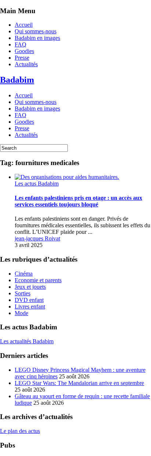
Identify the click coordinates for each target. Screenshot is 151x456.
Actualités (26, 64)
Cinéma (24, 273)
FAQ (20, 44)
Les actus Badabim (37, 183)
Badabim (17, 80)
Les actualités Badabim (27, 341)
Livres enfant (30, 306)
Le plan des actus (20, 431)
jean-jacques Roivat (37, 238)
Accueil (24, 25)
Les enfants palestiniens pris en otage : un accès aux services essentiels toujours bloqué (78, 201)
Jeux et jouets (30, 287)
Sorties (22, 293)
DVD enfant (29, 300)
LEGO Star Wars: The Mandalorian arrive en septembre (79, 383)
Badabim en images (37, 38)
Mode (21, 313)
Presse (22, 58)
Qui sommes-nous (35, 31)
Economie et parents (38, 280)
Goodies (24, 51)
